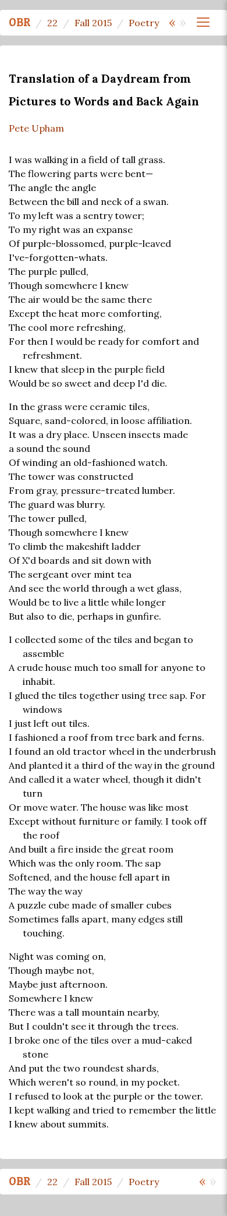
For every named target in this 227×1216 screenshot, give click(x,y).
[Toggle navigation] (203, 22)
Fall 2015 (93, 23)
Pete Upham (36, 128)
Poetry (144, 23)
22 (52, 23)
